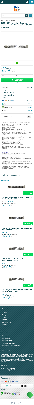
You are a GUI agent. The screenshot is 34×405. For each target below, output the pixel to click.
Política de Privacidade (8, 343)
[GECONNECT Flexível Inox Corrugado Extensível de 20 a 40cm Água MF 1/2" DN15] (16, 193)
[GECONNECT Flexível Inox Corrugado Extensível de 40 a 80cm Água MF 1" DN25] (16, 224)
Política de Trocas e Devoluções (11, 345)
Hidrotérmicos (6, 338)
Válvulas (4, 312)
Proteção (4, 315)
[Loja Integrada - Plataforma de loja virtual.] (17, 402)
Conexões (8, 20)
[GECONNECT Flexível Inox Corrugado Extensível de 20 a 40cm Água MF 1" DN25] (16, 285)
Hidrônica (4, 317)
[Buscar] (26, 15)
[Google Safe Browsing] (16, 393)
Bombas (4, 324)
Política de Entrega (7, 340)
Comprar (18, 80)
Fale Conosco (5, 336)
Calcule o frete (4, 116)
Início (3, 20)
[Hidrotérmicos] (17, 8)
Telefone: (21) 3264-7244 (8, 368)
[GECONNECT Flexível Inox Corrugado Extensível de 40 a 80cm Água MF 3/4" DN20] (16, 255)
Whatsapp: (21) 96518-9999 (9, 370)
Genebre (31, 27)
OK (29, 116)
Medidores (5, 319)
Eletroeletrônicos (7, 322)
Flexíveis (13, 20)
